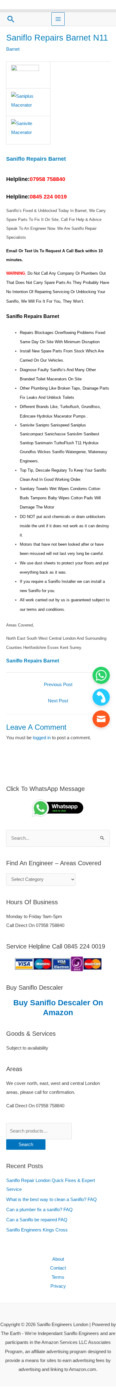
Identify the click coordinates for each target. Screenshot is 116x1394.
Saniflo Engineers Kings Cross (37, 1229)
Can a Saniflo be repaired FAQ (36, 1219)
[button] (10, 19)
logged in (42, 737)
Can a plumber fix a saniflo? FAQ (39, 1209)
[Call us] (101, 697)
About (58, 1259)
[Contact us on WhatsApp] (101, 675)
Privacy (58, 1286)
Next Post (58, 700)
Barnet (12, 49)
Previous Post (58, 684)
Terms (58, 1277)
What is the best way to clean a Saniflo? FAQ (51, 1199)
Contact (58, 1268)
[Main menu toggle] (58, 19)
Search (26, 1144)
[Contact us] (101, 719)
